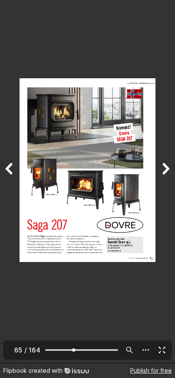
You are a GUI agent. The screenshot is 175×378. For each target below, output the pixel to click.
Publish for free (151, 370)
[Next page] (165, 181)
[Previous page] (10, 181)
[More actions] (146, 350)
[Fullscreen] (162, 350)
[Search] (129, 350)
